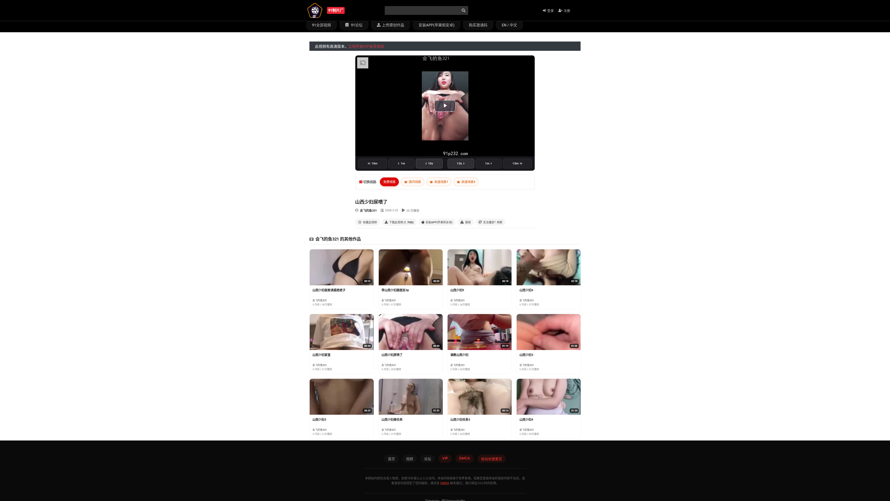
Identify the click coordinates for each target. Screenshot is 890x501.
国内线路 (414, 181)
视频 (409, 459)
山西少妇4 (526, 419)
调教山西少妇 (459, 354)
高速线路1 (441, 181)
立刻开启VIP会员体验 (366, 46)
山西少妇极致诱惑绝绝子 (329, 290)
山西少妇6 (526, 290)
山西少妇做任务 (392, 419)
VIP (445, 458)
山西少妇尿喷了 (392, 354)
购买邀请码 (478, 25)
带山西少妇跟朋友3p (395, 290)
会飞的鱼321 (368, 210)
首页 (391, 459)
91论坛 (356, 25)
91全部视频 (321, 25)
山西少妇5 (457, 290)
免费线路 (389, 181)
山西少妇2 (319, 419)
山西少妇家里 (321, 354)
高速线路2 (468, 181)
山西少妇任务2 (460, 419)
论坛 (427, 459)
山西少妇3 (526, 354)
